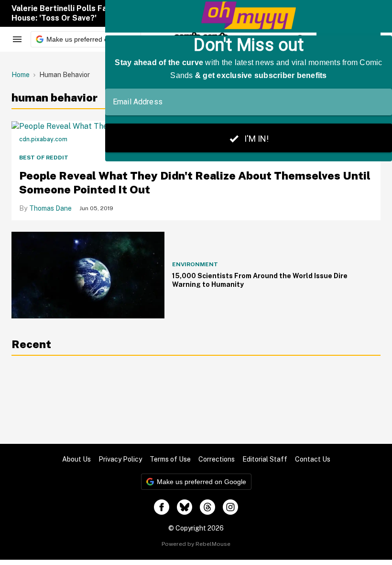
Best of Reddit (43, 157)
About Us (76, 459)
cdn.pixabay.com (43, 139)
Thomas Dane (50, 208)
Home (20, 75)
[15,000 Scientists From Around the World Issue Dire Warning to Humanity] (87, 275)
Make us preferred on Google (91, 39)
